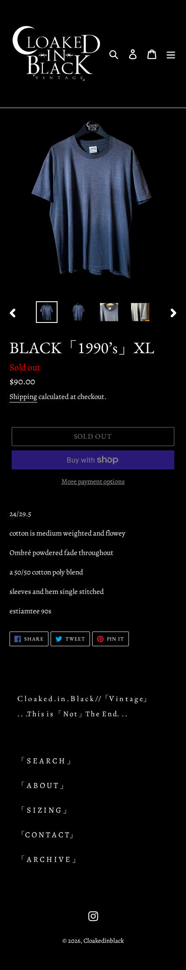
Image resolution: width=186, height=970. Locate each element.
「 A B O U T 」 (42, 785)
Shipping (23, 397)
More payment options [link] (93, 481)
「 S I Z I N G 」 (44, 810)
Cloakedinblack (103, 940)
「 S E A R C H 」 (45, 761)
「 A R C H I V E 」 (48, 859)
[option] (46, 312)
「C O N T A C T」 (47, 835)
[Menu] (170, 54)
